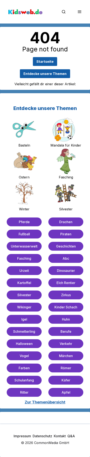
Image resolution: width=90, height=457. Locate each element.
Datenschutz (42, 436)
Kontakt (60, 436)
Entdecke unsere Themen (45, 74)
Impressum (22, 436)
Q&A (71, 436)
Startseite (45, 61)
